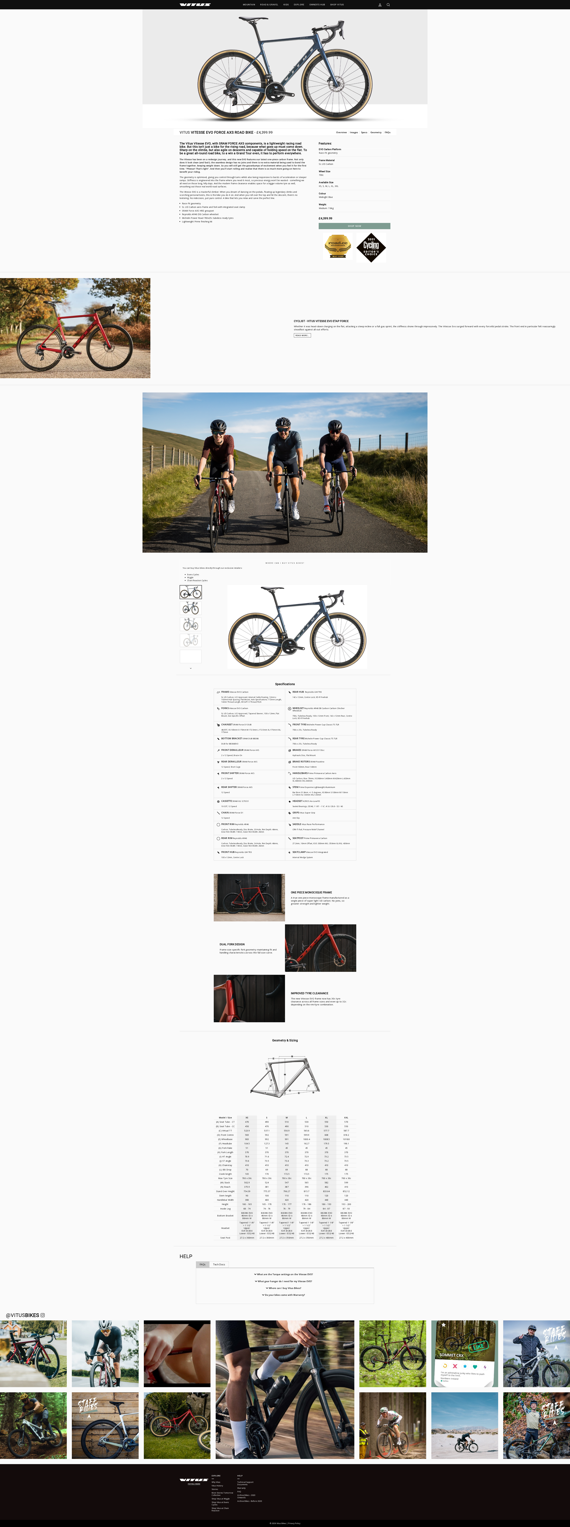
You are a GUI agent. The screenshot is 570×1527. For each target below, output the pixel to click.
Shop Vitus (337, 4)
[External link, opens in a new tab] (338, 258)
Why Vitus (216, 1482)
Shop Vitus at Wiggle (221, 1498)
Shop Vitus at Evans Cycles (220, 1503)
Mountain (249, 4)
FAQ (239, 1491)
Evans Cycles (193, 574)
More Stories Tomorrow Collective (222, 1494)
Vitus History (217, 1485)
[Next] (191, 667)
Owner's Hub (317, 4)
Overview (341, 132)
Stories (215, 1489)
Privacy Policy (294, 1523)
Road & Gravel (269, 4)
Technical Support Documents (245, 1483)
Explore (299, 4)
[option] (297, 627)
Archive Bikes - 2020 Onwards (246, 1496)
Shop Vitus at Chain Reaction (220, 1509)
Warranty (241, 1488)
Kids (286, 4)
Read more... (302, 335)
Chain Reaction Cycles (197, 580)
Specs (364, 132)
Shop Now (354, 226)
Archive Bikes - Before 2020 (249, 1501)
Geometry (376, 132)
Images (354, 132)
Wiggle (190, 577)
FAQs (388, 132)
